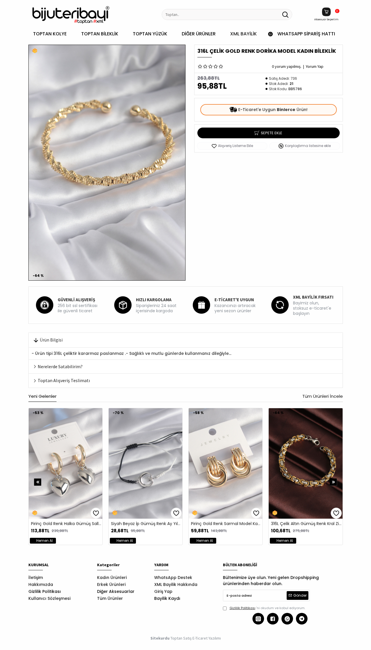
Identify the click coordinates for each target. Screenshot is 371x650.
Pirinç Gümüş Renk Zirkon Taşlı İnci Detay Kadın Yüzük (181, 523)
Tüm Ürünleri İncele (322, 396)
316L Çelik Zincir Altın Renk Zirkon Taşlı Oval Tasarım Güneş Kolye (101, 523)
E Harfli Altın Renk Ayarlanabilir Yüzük (261, 523)
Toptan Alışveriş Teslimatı (64, 380)
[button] (37, 482)
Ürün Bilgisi (51, 340)
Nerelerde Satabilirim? (60, 366)
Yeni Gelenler (42, 396)
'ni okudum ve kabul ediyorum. (267, 608)
